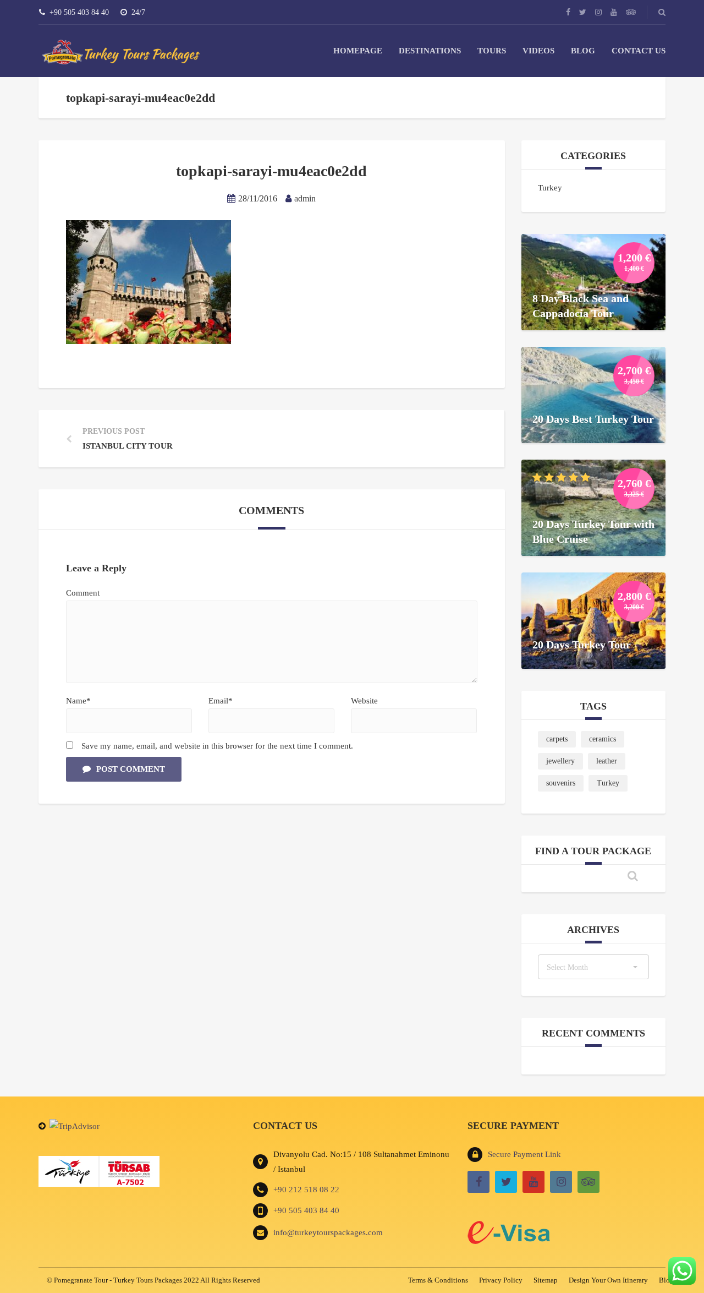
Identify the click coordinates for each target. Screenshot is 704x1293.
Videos (538, 50)
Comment (83, 592)
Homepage (357, 50)
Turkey (550, 187)
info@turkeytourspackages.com (328, 1232)
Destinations (430, 50)
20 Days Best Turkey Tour (593, 419)
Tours (491, 50)
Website (364, 700)
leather (606, 761)
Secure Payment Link (524, 1154)
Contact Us (639, 50)
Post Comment (130, 769)
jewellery (560, 761)
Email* (220, 700)
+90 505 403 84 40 (306, 1210)
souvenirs (560, 783)
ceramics (602, 739)
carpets (557, 739)
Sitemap (546, 1280)
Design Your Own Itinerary (608, 1280)
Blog (583, 50)
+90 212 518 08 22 (306, 1189)
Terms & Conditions (438, 1280)
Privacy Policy (500, 1280)
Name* (78, 700)
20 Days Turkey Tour (581, 645)
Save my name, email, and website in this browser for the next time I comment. (217, 745)
